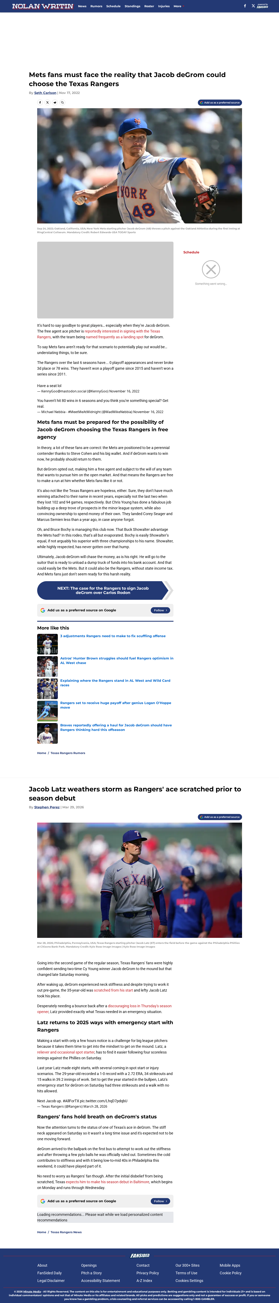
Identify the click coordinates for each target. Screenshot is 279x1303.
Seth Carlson (45, 93)
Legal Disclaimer (51, 1280)
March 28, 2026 (95, 1106)
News (82, 6)
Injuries (164, 6)
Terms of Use (186, 1273)
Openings (89, 1265)
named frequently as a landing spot (115, 337)
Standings (132, 6)
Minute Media (32, 1291)
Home (41, 753)
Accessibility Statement (100, 1280)
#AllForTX (71, 1101)
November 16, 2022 (124, 391)
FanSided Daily (49, 1273)
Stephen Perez (47, 807)
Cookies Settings (189, 1280)
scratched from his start (113, 990)
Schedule (113, 6)
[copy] (62, 102)
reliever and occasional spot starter (65, 1052)
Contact (143, 1265)
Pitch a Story (91, 1273)
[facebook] (245, 5)
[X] (253, 5)
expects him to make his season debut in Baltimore (107, 1182)
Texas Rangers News (66, 1232)
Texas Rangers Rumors (68, 753)
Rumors (96, 6)
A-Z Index (144, 1280)
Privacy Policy (148, 1273)
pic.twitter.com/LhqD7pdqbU (103, 1101)
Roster (149, 6)
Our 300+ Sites (187, 1265)
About (42, 1265)
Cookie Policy (231, 1273)
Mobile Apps (230, 1265)
